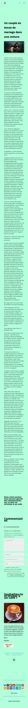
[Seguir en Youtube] (14, 685)
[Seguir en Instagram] (8, 688)
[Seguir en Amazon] (5, 688)
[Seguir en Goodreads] (8, 685)
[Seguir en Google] (14, 688)
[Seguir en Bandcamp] (5, 685)
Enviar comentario (15, 575)
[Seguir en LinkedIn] (17, 688)
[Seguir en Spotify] (17, 685)
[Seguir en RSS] (20, 685)
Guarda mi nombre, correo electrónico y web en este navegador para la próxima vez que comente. (13, 569)
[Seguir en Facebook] (11, 688)
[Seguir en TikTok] (23, 685)
